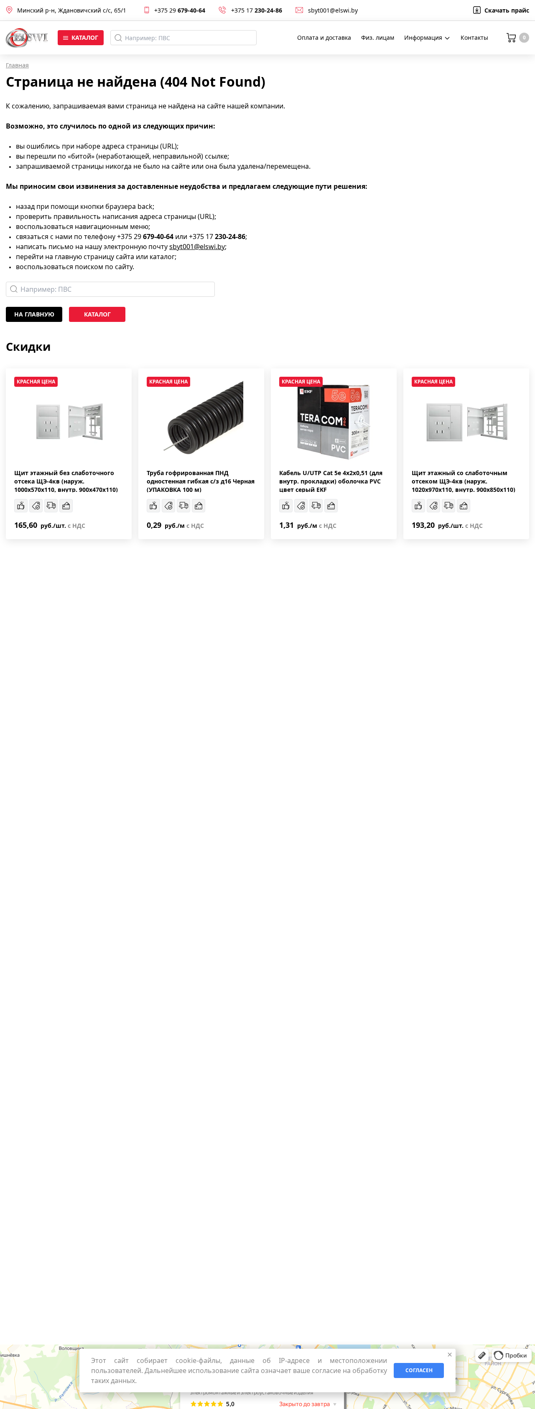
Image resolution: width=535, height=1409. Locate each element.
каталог (97, 314)
